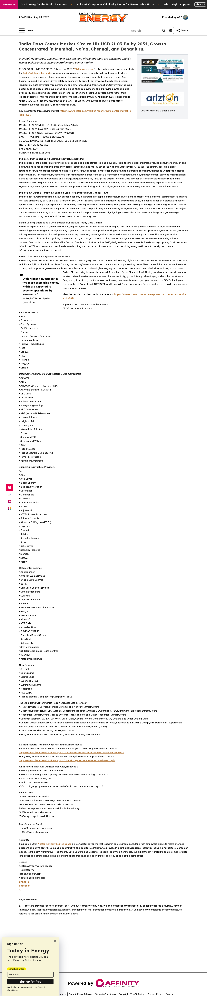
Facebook (24, 885)
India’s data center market (38, 73)
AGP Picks (9, 4)
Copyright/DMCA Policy (131, 994)
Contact (170, 994)
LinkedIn (24, 881)
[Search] (163, 30)
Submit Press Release (80, 994)
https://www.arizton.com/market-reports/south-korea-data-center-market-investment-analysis (71, 752)
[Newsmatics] (9, 508)
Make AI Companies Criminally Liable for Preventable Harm (115, 4)
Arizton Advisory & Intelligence (54, 844)
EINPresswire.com (83, 69)
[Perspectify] (9, 494)
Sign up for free (30, 981)
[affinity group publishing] (9, 501)
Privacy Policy (155, 994)
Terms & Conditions (105, 994)
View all (200, 4)
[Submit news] (9, 487)
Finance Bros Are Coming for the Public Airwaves (35, 4)
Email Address (16, 969)
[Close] (55, 941)
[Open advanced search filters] (170, 30)
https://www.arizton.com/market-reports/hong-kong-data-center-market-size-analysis (67, 760)
